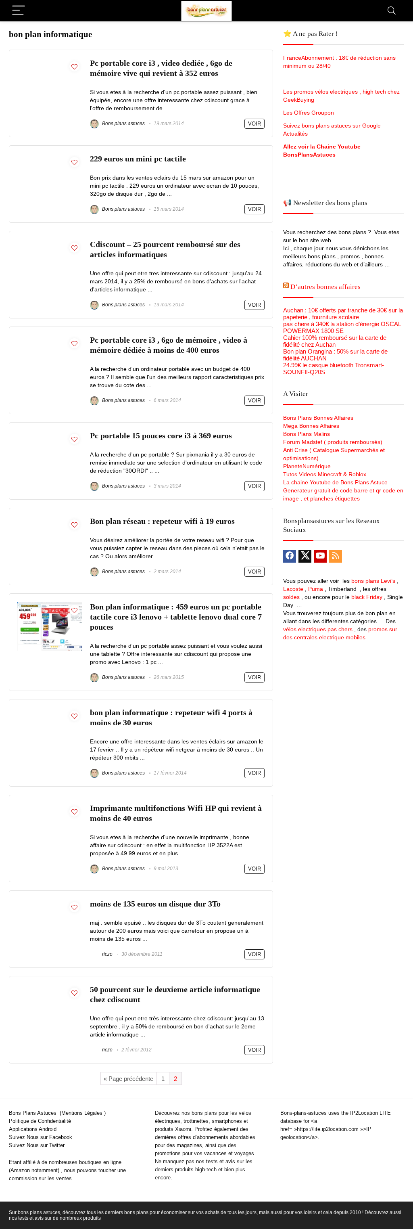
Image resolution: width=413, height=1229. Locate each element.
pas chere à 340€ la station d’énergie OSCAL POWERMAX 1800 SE (342, 327)
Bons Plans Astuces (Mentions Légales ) (57, 1113)
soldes (291, 597)
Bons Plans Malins (306, 434)
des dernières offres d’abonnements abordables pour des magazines (205, 1137)
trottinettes (196, 1121)
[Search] (391, 10)
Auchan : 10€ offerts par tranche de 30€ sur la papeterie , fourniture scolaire (343, 313)
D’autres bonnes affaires (325, 287)
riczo (107, 954)
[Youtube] (320, 556)
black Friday (366, 597)
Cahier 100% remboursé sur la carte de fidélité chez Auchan (334, 341)
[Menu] (18, 10)
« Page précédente (128, 1078)
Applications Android (32, 1129)
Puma (315, 589)
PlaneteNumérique (307, 466)
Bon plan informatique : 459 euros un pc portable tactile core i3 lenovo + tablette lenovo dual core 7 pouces (176, 617)
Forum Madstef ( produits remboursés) (332, 442)
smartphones (227, 1121)
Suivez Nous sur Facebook (40, 1137)
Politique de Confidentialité (40, 1121)
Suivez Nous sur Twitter (37, 1145)
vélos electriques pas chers (318, 629)
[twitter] (304, 556)
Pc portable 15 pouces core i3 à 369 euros (161, 435)
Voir (254, 124)
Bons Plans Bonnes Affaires (318, 418)
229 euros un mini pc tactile (138, 159)
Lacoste (293, 589)
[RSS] (335, 556)
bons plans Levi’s (373, 581)
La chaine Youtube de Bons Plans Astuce (335, 482)
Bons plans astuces (123, 123)
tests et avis (220, 1161)
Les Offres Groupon (309, 112)
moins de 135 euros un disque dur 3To (155, 904)
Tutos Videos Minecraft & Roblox (324, 474)
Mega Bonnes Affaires (311, 426)
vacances (215, 1153)
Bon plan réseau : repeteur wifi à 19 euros (162, 521)
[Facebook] (289, 556)
